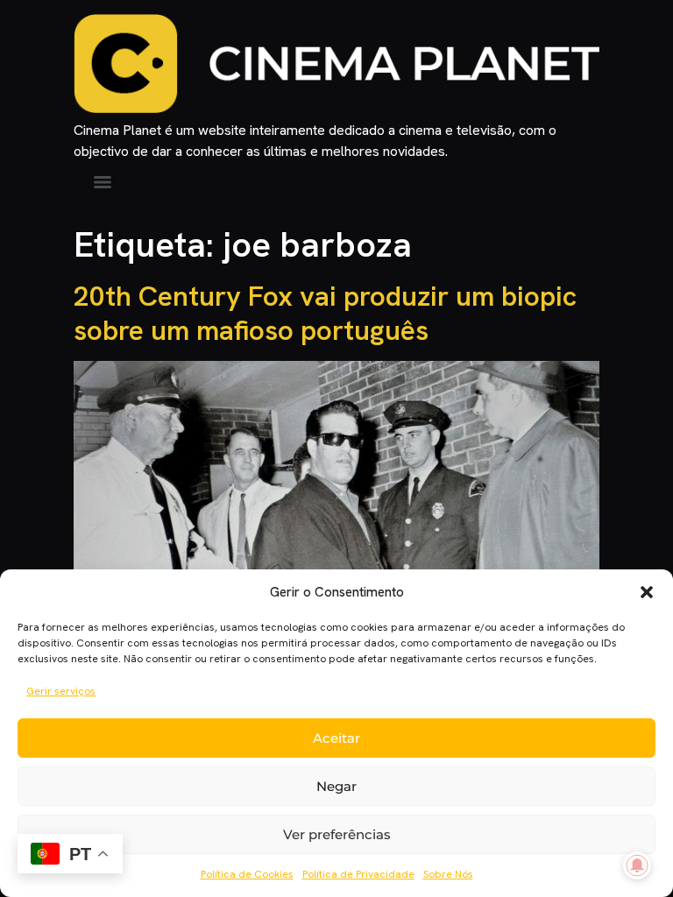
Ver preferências (337, 834)
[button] (646, 592)
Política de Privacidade (358, 874)
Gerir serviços (61, 691)
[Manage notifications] (637, 865)
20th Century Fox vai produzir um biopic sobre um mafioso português (325, 313)
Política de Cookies (247, 874)
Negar (336, 786)
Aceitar (336, 738)
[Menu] (102, 182)
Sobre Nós (448, 874)
